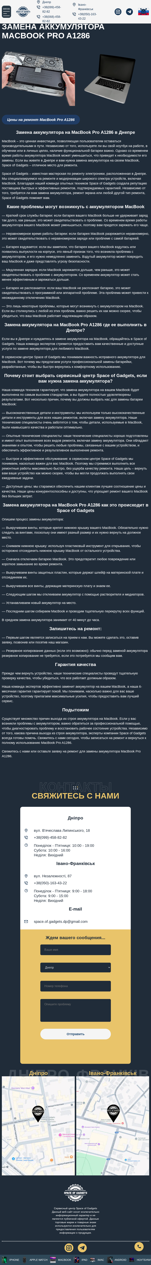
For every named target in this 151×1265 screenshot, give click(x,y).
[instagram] (118, 11)
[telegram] (129, 11)
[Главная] (23, 11)
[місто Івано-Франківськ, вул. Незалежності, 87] (112, 1125)
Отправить (76, 1034)
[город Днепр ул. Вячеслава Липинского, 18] (38, 1125)
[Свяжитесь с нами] (139, 1246)
